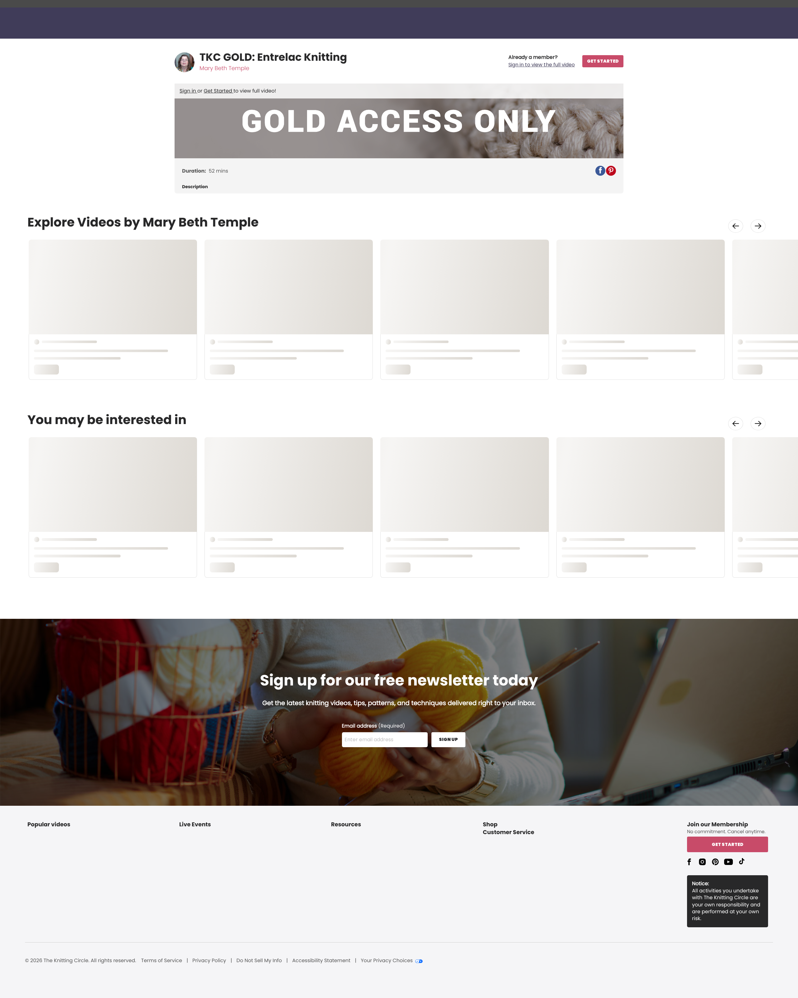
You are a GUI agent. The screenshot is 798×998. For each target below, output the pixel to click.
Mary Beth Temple (224, 68)
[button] (541, 61)
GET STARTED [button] (603, 61)
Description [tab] (195, 187)
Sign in (188, 90)
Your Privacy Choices (387, 960)
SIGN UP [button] (448, 739)
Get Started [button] (727, 844)
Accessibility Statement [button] (321, 960)
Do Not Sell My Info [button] (259, 960)
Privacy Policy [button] (209, 960)
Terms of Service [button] (161, 960)
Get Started (218, 90)
